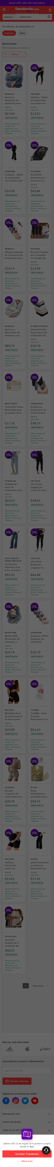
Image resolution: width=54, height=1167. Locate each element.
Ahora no (27, 1161)
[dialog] (27, 1147)
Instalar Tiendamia (27, 1153)
